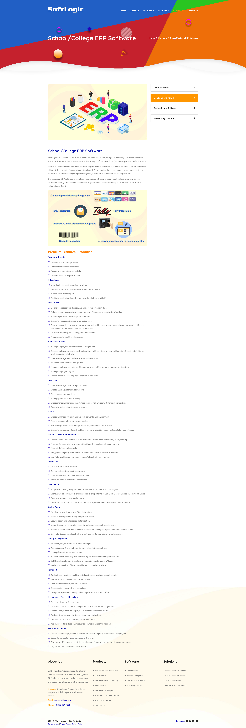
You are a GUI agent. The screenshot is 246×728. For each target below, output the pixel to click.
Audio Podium (100, 685)
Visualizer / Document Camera (107, 695)
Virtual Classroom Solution (176, 675)
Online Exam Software (165, 108)
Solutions (162, 10)
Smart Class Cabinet (103, 700)
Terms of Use (53, 724)
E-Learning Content (164, 118)
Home (123, 10)
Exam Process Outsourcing (175, 685)
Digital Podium (100, 675)
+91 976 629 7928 (62, 705)
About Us (134, 10)
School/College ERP (164, 97)
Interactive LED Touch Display (106, 680)
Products (147, 10)
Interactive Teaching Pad (104, 690)
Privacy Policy (65, 724)
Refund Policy (77, 724)
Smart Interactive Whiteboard (106, 670)
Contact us (193, 10)
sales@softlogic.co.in (62, 700)
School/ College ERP (135, 675)
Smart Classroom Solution (175, 670)
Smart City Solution (173, 680)
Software (177, 10)
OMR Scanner (100, 705)
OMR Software (161, 87)
